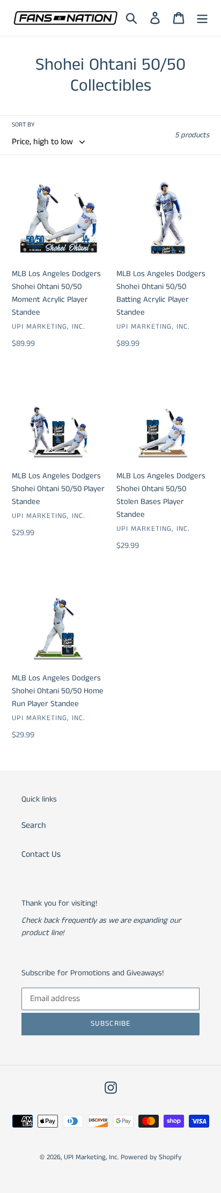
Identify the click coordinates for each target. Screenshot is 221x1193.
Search (33, 825)
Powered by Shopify (151, 1157)
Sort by (23, 124)
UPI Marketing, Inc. (91, 1157)
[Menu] (202, 18)
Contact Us (41, 854)
